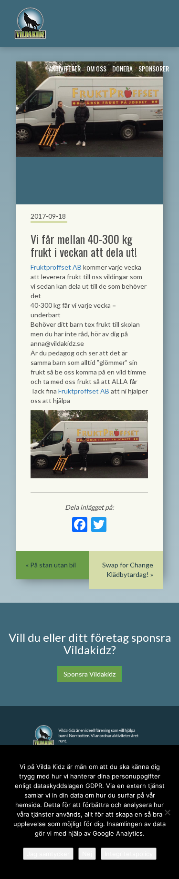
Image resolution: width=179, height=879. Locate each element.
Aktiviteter (65, 68)
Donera (122, 68)
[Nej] (167, 812)
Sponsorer (153, 68)
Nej (87, 854)
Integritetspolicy (129, 854)
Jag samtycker (48, 854)
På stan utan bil (53, 565)
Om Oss (96, 68)
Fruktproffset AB (56, 267)
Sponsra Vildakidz (89, 674)
